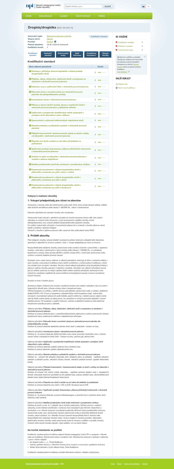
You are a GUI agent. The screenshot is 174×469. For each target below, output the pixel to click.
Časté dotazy (83, 16)
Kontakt (145, 464)
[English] (148, 6)
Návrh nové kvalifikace (132, 464)
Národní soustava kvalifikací (44, 6)
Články (64, 16)
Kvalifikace (45, 16)
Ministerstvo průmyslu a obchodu (59, 36)
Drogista (50, 42)
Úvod (28, 16)
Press (101, 16)
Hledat (108, 6)
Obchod (50, 39)
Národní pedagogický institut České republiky (42, 464)
